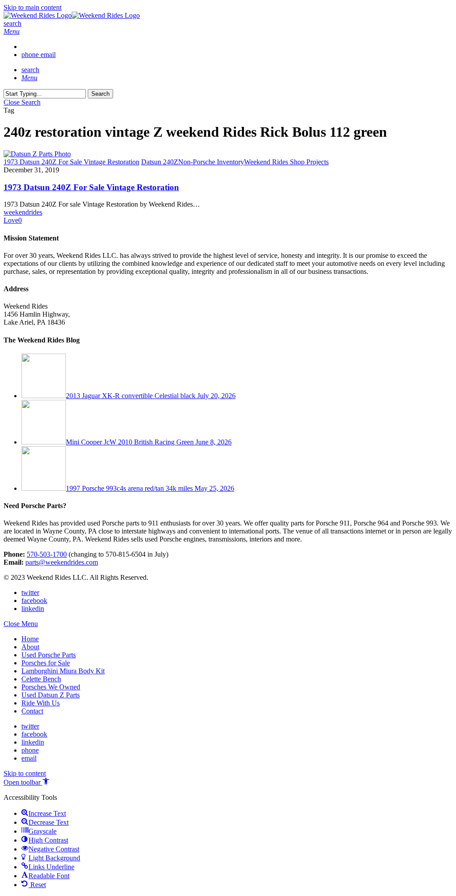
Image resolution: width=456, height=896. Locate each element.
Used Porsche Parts (48, 655)
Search (100, 93)
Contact (32, 711)
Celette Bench (41, 679)
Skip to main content (32, 7)
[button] (12, 31)
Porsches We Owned (50, 687)
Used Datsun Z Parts (50, 695)
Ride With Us (40, 703)
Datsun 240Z (159, 162)
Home (30, 639)
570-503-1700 (47, 554)
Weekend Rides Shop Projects (286, 162)
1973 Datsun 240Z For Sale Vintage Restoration (91, 187)
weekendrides (23, 212)
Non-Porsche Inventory (211, 162)
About (30, 647)
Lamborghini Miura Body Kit (63, 671)
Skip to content (25, 773)
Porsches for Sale (45, 663)
